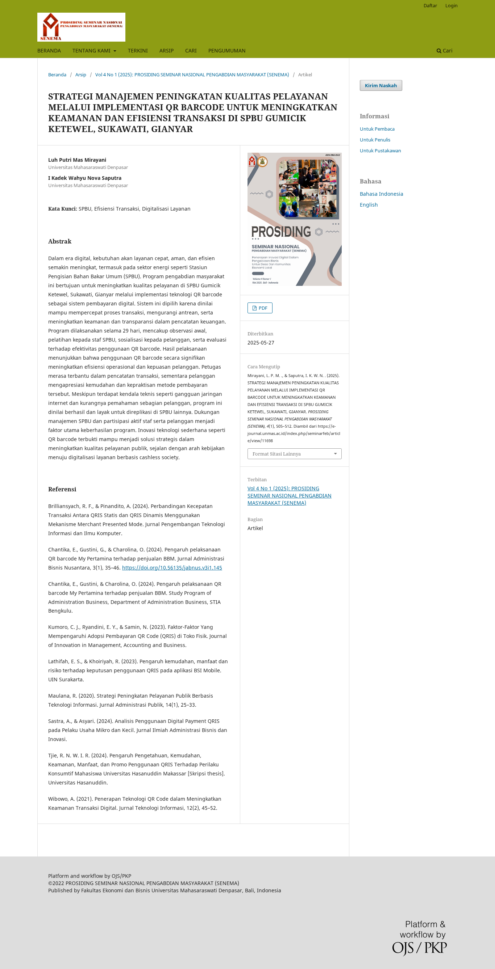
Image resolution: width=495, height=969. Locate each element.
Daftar (430, 5)
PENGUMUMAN (227, 50)
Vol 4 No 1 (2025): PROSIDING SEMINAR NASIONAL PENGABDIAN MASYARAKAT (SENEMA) (192, 74)
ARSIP (166, 50)
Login (451, 5)
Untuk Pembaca (377, 129)
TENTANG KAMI (92, 50)
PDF (262, 308)
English (369, 204)
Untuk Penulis (375, 139)
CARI (191, 50)
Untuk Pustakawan (380, 150)
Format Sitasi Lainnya (277, 453)
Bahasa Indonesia (381, 193)
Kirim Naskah (381, 85)
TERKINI (138, 50)
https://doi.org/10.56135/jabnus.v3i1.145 (172, 567)
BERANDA (49, 50)
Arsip (80, 74)
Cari (447, 50)
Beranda (57, 74)
